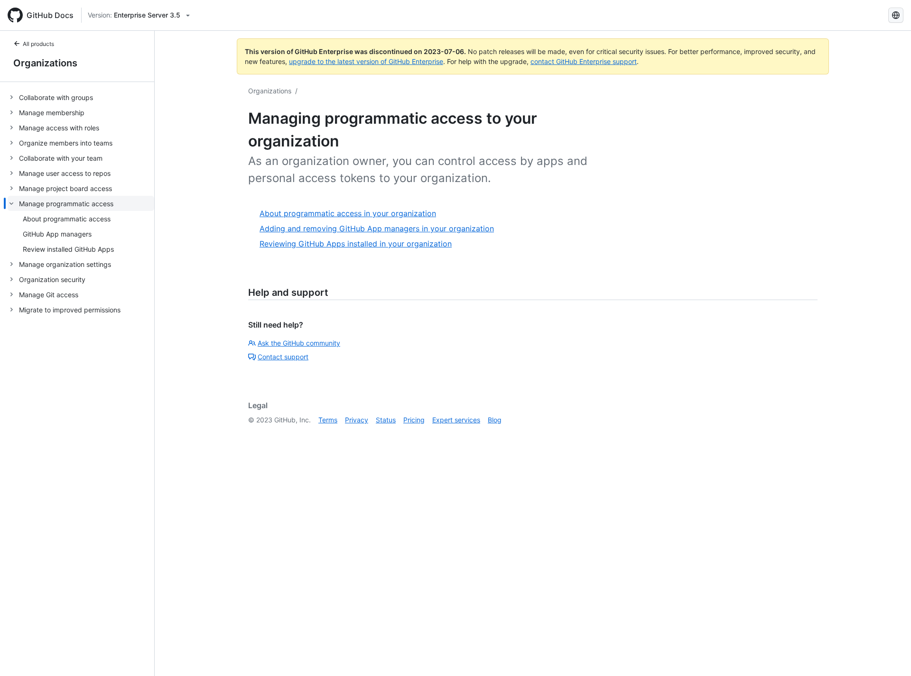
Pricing (414, 420)
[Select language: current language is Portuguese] (895, 15)
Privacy (356, 420)
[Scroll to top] (890, 655)
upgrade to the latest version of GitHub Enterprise (366, 61)
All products (38, 43)
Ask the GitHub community (299, 343)
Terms (327, 420)
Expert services (456, 420)
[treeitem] (81, 97)
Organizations (45, 63)
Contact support (283, 357)
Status (386, 420)
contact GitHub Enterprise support (583, 61)
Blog (495, 420)
